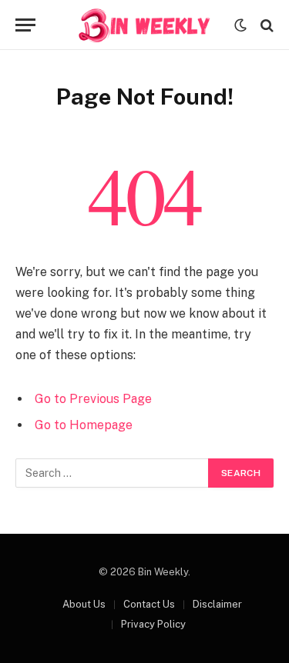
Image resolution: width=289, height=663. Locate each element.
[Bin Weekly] (145, 25)
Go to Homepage (84, 425)
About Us (84, 604)
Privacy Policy (153, 624)
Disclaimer (217, 604)
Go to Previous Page (93, 398)
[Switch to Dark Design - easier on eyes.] (240, 25)
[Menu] (25, 25)
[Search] (265, 25)
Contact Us (149, 604)
